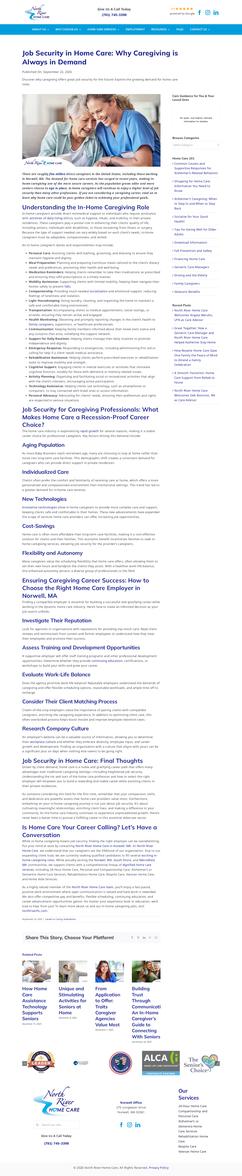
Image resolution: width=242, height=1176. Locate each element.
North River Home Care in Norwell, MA (103, 846)
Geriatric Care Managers (191, 267)
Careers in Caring (54, 919)
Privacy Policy (159, 1167)
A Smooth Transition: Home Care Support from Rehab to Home (194, 377)
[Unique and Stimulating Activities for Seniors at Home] (73, 963)
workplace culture (43, 742)
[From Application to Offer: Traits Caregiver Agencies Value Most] (109, 963)
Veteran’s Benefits (187, 292)
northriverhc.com (34, 911)
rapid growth (89, 431)
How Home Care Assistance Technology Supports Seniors (34, 1003)
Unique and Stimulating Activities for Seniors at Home (72, 1000)
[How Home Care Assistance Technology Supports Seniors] (36, 963)
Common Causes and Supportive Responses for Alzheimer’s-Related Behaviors (196, 168)
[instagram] (207, 12)
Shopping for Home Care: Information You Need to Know (192, 186)
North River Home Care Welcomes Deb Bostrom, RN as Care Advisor (194, 395)
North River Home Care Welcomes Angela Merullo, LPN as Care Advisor (193, 315)
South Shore (122, 860)
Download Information (190, 242)
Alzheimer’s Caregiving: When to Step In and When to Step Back (195, 203)
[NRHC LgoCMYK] (37, 6)
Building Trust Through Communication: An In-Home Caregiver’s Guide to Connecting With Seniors (149, 1012)
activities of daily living (46, 218)
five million (57, 174)
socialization (99, 291)
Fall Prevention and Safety (193, 251)
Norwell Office (131, 1102)
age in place (58, 188)
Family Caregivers (187, 283)
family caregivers (41, 324)
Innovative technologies (39, 507)
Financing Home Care (189, 259)
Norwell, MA (103, 860)
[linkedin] (216, 12)
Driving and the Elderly (190, 275)
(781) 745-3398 (114, 15)
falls (68, 286)
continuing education (107, 661)
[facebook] (199, 12)
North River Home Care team (92, 887)
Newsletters (70, 919)
